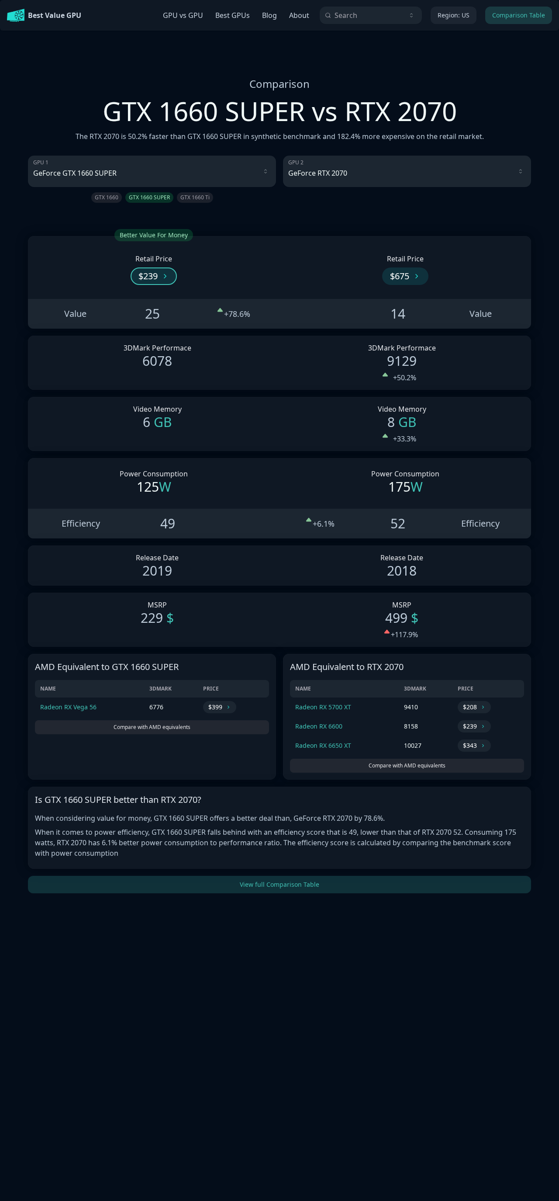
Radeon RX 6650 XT (323, 745)
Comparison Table (518, 15)
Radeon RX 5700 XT (323, 707)
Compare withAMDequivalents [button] (152, 727)
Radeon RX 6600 (318, 726)
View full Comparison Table (279, 884)
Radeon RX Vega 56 (68, 707)
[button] (154, 276)
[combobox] (370, 15)
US (453, 15)
